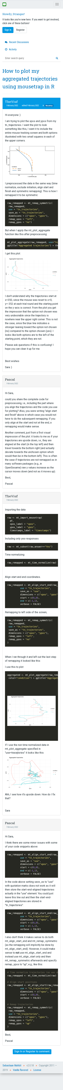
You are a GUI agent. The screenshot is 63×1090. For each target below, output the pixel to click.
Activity (12, 49)
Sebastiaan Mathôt (12, 1065)
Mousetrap (49, 105)
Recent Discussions (18, 42)
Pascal (10, 379)
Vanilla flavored (20, 1070)
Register (20, 29)
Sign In (8, 29)
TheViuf (11, 102)
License (37, 1070)
